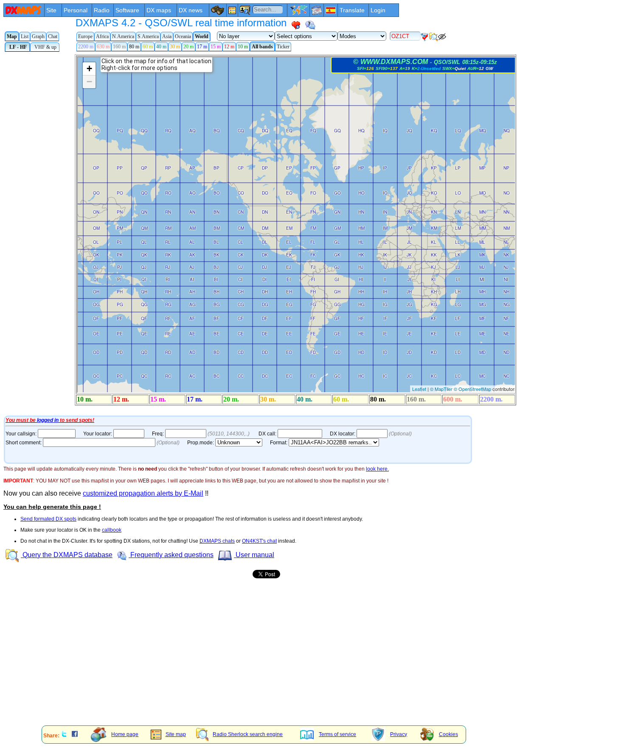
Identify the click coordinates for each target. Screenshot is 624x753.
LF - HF (17, 47)
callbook (111, 530)
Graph (38, 36)
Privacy (398, 734)
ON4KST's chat (259, 541)
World (201, 36)
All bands (262, 47)
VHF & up (45, 47)
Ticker (283, 47)
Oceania (183, 36)
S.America (148, 36)
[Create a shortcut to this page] (296, 25)
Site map (176, 734)
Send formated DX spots (48, 519)
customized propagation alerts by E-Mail (143, 493)
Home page (124, 734)
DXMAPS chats (217, 541)
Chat (52, 36)
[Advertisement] (258, 660)
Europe (85, 36)
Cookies (448, 734)
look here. (377, 469)
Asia (166, 36)
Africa (102, 36)
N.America (123, 36)
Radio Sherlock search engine (248, 734)
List (24, 36)
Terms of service (337, 734)
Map (12, 36)
